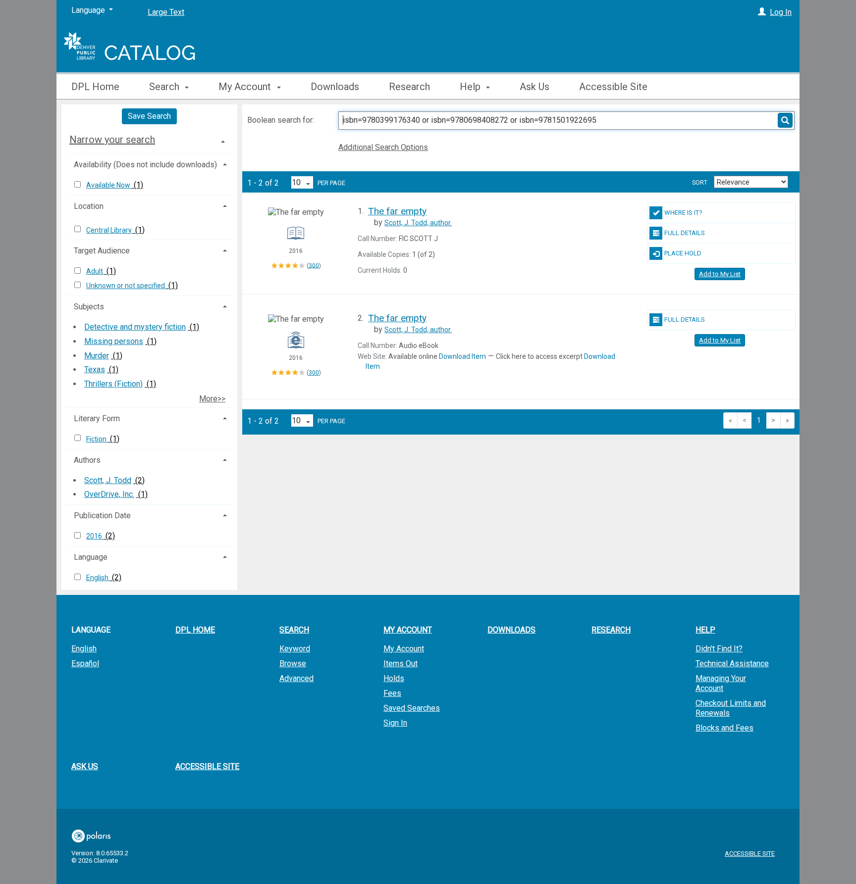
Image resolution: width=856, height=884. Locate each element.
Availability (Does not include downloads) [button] (145, 164)
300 (314, 265)
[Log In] (762, 12)
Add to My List (720, 274)
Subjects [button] (89, 306)
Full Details (684, 233)
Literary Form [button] (97, 418)
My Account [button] (245, 87)
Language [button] (90, 557)
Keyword (294, 648)
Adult (95, 271)
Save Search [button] (149, 116)
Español (85, 663)
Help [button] (471, 87)
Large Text (166, 12)
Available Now (109, 185)
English (98, 578)
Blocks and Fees (724, 728)
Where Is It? (683, 212)
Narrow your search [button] (112, 140)
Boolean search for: (281, 120)
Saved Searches (411, 708)
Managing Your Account (721, 683)
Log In (781, 12)
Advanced (296, 678)
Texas (94, 369)
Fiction (97, 439)
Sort (699, 182)
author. (418, 223)
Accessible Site (613, 87)
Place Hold (682, 253)
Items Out (400, 663)
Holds (393, 678)
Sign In (395, 723)
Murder (96, 355)
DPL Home (95, 87)
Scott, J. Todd (107, 480)
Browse (292, 663)
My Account (403, 648)
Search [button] (165, 87)
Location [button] (89, 206)
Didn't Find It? (719, 648)
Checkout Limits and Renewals (731, 708)
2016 (95, 536)
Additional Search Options (383, 147)
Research (409, 87)
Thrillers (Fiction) (113, 384)
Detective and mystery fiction (135, 327)
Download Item (462, 356)
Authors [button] (87, 460)
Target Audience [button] (102, 250)
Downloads (335, 87)
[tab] (149, 139)
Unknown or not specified (126, 286)
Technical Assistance (732, 663)
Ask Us (534, 87)
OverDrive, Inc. (109, 494)
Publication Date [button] (102, 515)
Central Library (109, 230)
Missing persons (113, 341)
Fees (392, 693)
